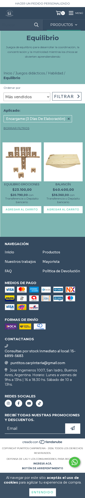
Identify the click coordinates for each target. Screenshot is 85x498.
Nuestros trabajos (20, 262)
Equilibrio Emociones (21, 184)
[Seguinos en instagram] (8, 403)
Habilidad (55, 73)
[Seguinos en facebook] (18, 403)
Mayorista (51, 262)
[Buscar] (36, 25)
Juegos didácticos (30, 73)
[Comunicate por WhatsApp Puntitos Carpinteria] (74, 462)
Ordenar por (12, 87)
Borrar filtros (16, 128)
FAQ (8, 271)
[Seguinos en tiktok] (39, 403)
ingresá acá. (42, 463)
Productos (51, 252)
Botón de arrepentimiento (42, 468)
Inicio (8, 73)
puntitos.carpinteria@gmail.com (37, 363)
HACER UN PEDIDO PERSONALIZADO (42, 3)
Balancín (63, 184)
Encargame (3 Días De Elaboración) (35, 119)
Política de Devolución (61, 271)
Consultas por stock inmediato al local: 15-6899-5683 (40, 353)
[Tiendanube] (42, 443)
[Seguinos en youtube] (29, 403)
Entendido (43, 492)
